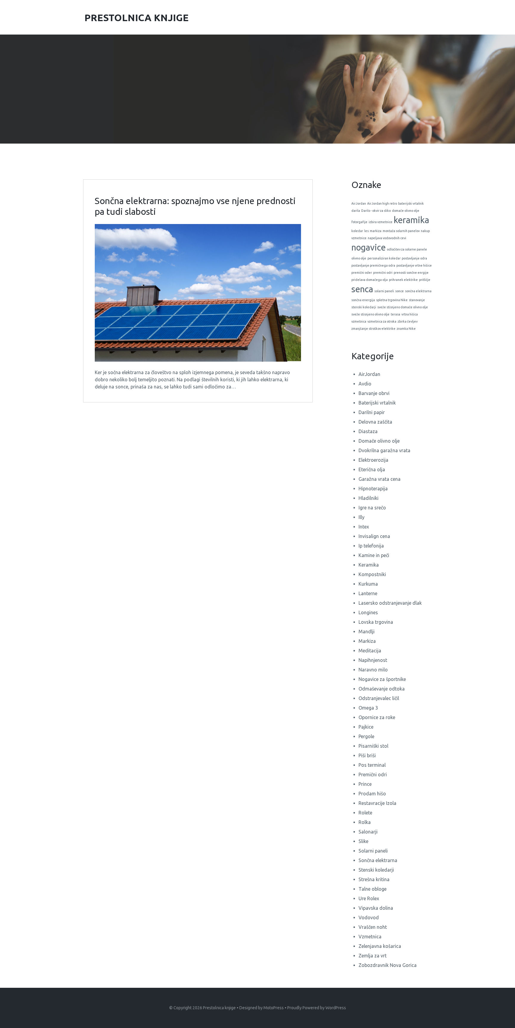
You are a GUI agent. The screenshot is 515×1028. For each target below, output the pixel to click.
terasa (395, 314)
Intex (364, 526)
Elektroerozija (373, 460)
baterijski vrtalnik (411, 203)
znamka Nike (406, 328)
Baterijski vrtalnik (377, 402)
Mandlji (367, 631)
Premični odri (373, 774)
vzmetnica (358, 321)
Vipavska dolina (376, 908)
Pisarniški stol (373, 746)
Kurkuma (368, 584)
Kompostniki (372, 574)
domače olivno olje (405, 210)
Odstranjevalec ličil (379, 698)
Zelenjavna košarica (380, 946)
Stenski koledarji (376, 870)
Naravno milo (373, 669)
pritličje (424, 280)
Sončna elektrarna (378, 860)
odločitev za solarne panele (407, 249)
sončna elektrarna (418, 291)
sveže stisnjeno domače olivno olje (402, 307)
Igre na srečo (372, 507)
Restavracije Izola (377, 803)
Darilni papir (372, 412)
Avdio (365, 383)
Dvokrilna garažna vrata (384, 450)
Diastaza (368, 431)
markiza (375, 231)
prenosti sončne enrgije (411, 272)
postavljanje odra (414, 258)
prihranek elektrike (403, 280)
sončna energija (363, 300)
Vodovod (369, 917)
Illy (361, 517)
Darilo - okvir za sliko (376, 210)
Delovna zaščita (375, 421)
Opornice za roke (377, 717)
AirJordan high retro (382, 203)
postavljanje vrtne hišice (414, 265)
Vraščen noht (373, 927)
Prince (365, 784)
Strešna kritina (374, 879)
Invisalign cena (374, 536)
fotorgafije (359, 222)
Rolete (365, 812)
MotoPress (273, 1007)
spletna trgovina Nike (392, 300)
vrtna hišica (409, 314)
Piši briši (367, 755)
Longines (368, 612)
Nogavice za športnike (382, 679)
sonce (399, 291)
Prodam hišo (372, 793)
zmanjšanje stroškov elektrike (373, 328)
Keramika (369, 564)
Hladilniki (369, 498)
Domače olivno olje (379, 441)
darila (355, 210)
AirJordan (358, 203)
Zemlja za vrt (373, 955)
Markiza (367, 641)
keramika (411, 220)
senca (362, 289)
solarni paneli (384, 291)
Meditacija (370, 650)
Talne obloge (373, 889)
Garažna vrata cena (380, 479)
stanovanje (417, 300)
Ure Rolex (369, 898)
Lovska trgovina (376, 622)
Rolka (365, 822)
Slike (363, 841)
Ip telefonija (371, 545)
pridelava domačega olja (369, 280)
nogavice (368, 247)
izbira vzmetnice (381, 222)
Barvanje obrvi (374, 393)
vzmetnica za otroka (381, 321)
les (366, 231)
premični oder (361, 272)
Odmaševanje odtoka (382, 688)
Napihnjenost (373, 660)
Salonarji (368, 831)
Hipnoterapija (373, 488)
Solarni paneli (373, 850)
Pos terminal (372, 765)
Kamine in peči (374, 555)
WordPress (335, 1007)
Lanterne (368, 593)
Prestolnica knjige (219, 1007)
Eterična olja (372, 469)
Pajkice (366, 727)
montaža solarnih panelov (401, 231)
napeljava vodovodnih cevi (387, 238)
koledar (357, 231)
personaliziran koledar (384, 258)
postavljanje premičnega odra (373, 265)
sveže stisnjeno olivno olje (370, 314)
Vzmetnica (370, 936)
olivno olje (358, 258)
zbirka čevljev (408, 321)
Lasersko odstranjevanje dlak (390, 603)
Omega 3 (368, 707)
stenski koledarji (363, 307)
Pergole (366, 736)
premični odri (383, 272)
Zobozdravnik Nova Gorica (388, 965)
